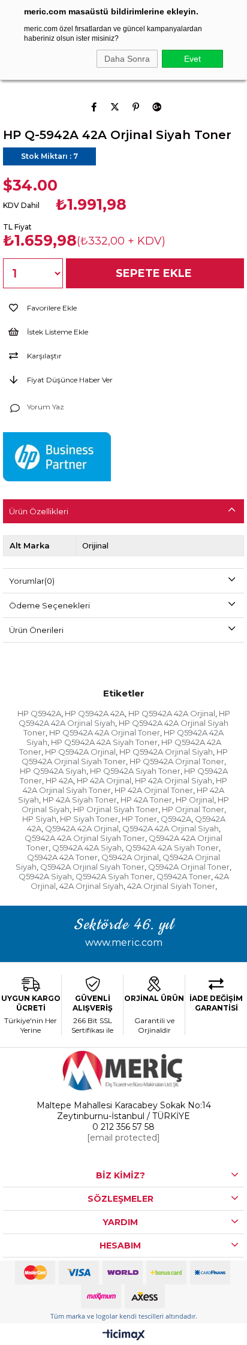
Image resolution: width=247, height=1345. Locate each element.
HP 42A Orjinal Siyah (173, 780)
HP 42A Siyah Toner (80, 799)
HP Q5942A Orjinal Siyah (166, 751)
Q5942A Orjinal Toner (189, 866)
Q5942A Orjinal (130, 857)
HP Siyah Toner (89, 819)
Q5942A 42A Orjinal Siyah (170, 828)
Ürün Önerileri (36, 630)
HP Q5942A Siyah (53, 771)
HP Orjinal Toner (193, 809)
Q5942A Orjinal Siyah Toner (92, 866)
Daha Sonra (127, 59)
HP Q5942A (39, 713)
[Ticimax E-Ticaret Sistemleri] (124, 1335)
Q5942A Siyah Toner (114, 876)
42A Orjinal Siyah (91, 886)
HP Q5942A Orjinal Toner (176, 761)
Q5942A (176, 819)
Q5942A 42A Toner (62, 857)
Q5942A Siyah (45, 876)
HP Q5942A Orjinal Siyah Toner (125, 756)
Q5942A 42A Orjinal (82, 828)
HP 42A (59, 780)
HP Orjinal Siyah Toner (115, 809)
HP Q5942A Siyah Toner (135, 771)
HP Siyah (39, 819)
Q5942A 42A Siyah (87, 847)
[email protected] (123, 1137)
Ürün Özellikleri (38, 511)
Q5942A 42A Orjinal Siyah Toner (85, 838)
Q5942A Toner (183, 876)
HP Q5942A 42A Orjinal (171, 713)
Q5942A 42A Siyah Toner (172, 847)
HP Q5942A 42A (95, 713)
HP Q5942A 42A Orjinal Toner (104, 732)
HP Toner (139, 819)
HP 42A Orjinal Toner (154, 790)
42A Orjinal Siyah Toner (171, 886)
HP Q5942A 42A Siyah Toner (104, 742)
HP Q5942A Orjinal (80, 751)
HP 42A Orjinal (104, 780)
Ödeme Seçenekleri (49, 605)
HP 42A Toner (146, 799)
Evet (192, 59)
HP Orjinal (195, 799)
